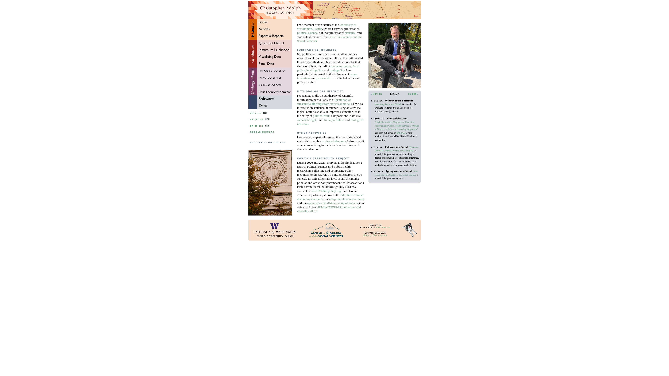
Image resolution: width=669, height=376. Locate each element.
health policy (314, 70)
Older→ (413, 94)
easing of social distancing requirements (332, 203)
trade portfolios (334, 120)
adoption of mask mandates (346, 199)
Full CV (255, 113)
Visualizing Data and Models (388, 104)
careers (301, 120)
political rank (321, 116)
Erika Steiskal (383, 227)
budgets (312, 120)
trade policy (337, 70)
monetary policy (341, 66)
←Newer (376, 94)
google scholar (262, 132)
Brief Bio (256, 126)
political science (307, 33)
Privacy (367, 235)
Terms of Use (380, 235)
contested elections (334, 141)
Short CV (256, 120)
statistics (350, 33)
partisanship (324, 78)
